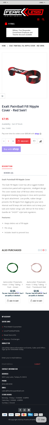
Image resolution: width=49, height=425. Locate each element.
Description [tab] (7, 166)
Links (41, 2)
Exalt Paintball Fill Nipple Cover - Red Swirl (20, 108)
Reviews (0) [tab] (8, 172)
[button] (39, 250)
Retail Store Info (10, 335)
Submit (37, 364)
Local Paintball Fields (12, 331)
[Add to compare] (40, 141)
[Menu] (38, 19)
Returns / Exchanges (12, 339)
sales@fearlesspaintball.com (13, 391)
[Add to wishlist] (34, 141)
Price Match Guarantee (12, 327)
